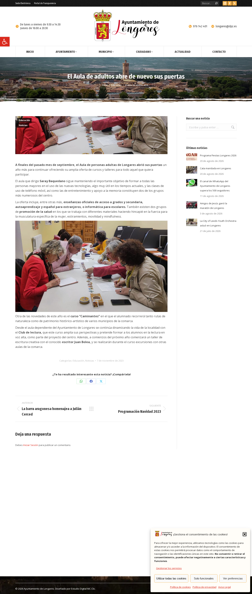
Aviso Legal (224, 587)
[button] (5, 41)
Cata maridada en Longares (215, 168)
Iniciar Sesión (31, 445)
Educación (24, 120)
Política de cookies (180, 587)
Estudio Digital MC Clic (83, 588)
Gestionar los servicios (169, 568)
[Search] (216, 3)
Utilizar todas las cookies (171, 578)
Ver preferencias (233, 578)
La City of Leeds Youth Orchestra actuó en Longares (218, 223)
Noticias (23, 125)
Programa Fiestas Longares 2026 (218, 155)
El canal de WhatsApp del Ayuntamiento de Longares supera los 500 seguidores (215, 186)
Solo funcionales (204, 578)
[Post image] (191, 157)
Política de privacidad (204, 587)
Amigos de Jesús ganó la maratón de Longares (213, 206)
